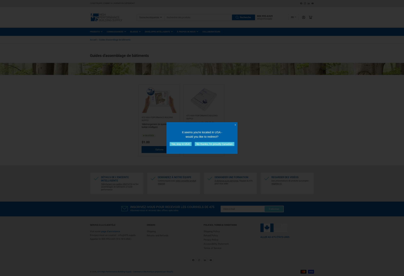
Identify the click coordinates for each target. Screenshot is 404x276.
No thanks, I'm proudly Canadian (214, 144)
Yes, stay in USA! (180, 144)
